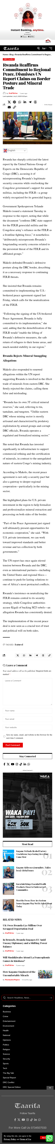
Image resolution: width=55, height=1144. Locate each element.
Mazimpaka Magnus (12, 980)
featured (19, 644)
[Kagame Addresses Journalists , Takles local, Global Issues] (8, 872)
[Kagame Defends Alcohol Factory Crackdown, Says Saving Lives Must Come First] (8, 856)
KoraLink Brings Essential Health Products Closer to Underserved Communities (31, 887)
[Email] (9, 107)
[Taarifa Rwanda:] (11, 48)
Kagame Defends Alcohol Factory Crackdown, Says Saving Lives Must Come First (32, 854)
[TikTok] (21, 764)
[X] (8, 764)
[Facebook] (4, 764)
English (11, 150)
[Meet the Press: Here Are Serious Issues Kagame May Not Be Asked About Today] (8, 905)
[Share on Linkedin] (24, 102)
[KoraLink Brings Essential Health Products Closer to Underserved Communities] (8, 889)
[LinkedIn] (25, 764)
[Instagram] (17, 764)
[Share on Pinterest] (14, 102)
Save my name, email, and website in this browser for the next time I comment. (29, 736)
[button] (45, 1137)
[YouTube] (12, 764)
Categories (9, 1006)
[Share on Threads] (35, 102)
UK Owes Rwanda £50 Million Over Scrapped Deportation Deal (22, 927)
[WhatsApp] (29, 764)
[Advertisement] (27, 1117)
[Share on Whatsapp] (19, 102)
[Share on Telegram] (30, 102)
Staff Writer (13, 93)
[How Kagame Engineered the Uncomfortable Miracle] (45, 974)
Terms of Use (25, 1139)
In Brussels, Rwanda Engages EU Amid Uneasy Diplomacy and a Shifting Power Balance (25, 943)
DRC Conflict (9, 59)
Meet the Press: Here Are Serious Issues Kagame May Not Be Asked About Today (34, 903)
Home (5, 54)
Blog (11, 54)
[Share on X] (9, 102)
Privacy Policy (10, 1139)
